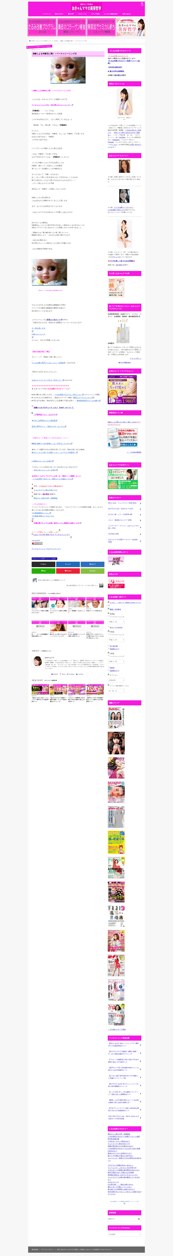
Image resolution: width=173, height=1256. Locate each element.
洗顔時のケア (114, 649)
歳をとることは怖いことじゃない (120, 1187)
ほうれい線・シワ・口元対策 (120, 514)
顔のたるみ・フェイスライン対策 (122, 503)
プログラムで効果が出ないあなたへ (120, 1165)
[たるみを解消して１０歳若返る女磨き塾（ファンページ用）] (124, 1204)
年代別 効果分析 (113, 1139)
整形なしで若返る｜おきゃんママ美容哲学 (86, 1249)
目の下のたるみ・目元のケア (120, 509)
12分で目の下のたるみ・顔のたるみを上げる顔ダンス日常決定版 (123, 1117)
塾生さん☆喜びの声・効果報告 (119, 1134)
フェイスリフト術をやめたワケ (119, 1144)
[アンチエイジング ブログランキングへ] (37, 546)
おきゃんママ (49, 657)
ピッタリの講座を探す (111, 14)
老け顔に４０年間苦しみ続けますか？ (121, 1189)
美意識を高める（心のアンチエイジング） (123, 1175)
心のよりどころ (113, 1182)
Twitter (63, 674)
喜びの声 (71, 14)
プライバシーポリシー (47, 1249)
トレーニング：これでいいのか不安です (122, 1168)
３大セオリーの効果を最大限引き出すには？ (124, 1170)
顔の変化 (117, 75)
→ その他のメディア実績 (117, 1029)
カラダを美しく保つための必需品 (121, 261)
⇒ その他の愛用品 (134, 452)
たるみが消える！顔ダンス (63, 662)
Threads (54, 666)
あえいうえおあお (116, 627)
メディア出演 (95, 14)
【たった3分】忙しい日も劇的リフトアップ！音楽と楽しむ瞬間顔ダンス (123, 1093)
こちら (84, 666)
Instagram (95, 664)
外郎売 (112, 668)
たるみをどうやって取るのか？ (119, 1141)
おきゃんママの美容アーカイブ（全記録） (45, 558)
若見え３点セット (54, 320)
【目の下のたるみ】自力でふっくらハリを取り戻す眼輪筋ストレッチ (123, 1085)
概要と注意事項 (115, 609)
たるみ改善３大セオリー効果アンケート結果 (124, 1136)
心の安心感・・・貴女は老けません (120, 1184)
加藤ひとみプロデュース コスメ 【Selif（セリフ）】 (54, 408)
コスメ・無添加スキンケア (120, 520)
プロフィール (82, 14)
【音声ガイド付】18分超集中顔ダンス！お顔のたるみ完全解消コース (123, 1069)
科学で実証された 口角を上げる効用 (121, 1172)
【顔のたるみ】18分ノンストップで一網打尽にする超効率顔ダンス (123, 1045)
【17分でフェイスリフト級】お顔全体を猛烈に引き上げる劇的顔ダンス (123, 1109)
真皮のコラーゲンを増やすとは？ (120, 1153)
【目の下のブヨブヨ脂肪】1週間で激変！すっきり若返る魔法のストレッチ (123, 1053)
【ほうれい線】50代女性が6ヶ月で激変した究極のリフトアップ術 (123, 1077)
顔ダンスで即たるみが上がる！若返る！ (85, 662)
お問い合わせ (126, 14)
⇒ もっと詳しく (135, 358)
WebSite (55, 674)
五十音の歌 (114, 646)
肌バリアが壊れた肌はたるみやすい (120, 1156)
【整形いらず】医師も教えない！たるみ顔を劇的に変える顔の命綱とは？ (123, 1101)
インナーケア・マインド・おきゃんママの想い (123, 527)
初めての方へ (59, 14)
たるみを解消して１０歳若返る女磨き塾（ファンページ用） (124, 1201)
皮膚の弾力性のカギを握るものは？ (120, 1146)
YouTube (73, 664)
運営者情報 (35, 1249)
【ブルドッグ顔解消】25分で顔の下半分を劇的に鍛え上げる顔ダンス (123, 1061)
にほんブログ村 (35, 540)
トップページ (46, 14)
